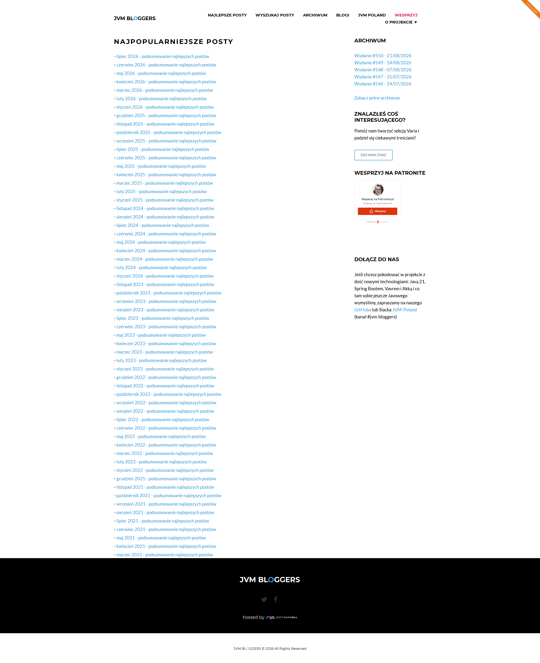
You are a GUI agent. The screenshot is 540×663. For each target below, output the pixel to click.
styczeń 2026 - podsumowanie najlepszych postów (165, 107)
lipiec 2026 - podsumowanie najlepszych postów (162, 56)
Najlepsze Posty (227, 15)
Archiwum (315, 15)
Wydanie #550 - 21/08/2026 (382, 55)
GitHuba (362, 309)
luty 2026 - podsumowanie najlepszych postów (161, 98)
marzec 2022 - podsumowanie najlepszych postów (164, 453)
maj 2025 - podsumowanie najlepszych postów (161, 166)
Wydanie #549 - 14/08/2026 (382, 62)
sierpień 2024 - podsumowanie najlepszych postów (165, 216)
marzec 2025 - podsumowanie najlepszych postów (164, 183)
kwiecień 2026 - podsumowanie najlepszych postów (166, 81)
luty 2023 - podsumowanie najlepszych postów (161, 360)
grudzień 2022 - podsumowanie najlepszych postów (166, 377)
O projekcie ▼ (401, 22)
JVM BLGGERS (135, 18)
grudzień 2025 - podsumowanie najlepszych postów (166, 115)
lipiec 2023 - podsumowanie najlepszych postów (162, 318)
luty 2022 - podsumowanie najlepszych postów (161, 461)
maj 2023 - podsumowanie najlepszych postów (161, 335)
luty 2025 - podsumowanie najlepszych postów (161, 191)
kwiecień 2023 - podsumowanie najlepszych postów (166, 343)
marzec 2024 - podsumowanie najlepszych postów (164, 259)
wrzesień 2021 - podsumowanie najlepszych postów (166, 504)
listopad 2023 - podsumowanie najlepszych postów (165, 284)
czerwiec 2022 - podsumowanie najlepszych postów (166, 428)
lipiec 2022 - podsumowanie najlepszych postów (162, 419)
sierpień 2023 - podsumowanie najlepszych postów (165, 309)
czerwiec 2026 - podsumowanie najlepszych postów (166, 64)
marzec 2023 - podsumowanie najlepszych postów (164, 352)
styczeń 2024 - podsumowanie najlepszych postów (165, 276)
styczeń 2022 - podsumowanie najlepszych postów (165, 470)
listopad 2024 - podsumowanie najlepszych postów (165, 208)
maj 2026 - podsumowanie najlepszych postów (161, 73)
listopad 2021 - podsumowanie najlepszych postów (165, 487)
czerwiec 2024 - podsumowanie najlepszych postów (166, 233)
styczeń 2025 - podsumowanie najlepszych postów (165, 200)
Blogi (342, 15)
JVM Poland (372, 15)
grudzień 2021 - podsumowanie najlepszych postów (166, 478)
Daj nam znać (373, 155)
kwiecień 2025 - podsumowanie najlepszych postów (166, 174)
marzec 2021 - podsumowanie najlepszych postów (164, 554)
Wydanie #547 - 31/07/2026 (382, 76)
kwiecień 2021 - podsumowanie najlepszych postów (166, 546)
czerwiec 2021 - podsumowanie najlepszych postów (166, 529)
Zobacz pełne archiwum (377, 98)
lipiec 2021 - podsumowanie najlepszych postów (162, 521)
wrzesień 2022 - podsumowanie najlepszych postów (166, 402)
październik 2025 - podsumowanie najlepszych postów (168, 132)
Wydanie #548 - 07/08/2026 (382, 69)
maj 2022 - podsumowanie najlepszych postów (161, 436)
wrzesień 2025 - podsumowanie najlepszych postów (166, 140)
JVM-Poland (404, 309)
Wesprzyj (406, 15)
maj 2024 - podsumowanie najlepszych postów (161, 242)
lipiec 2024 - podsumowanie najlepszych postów (162, 225)
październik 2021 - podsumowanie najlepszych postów (168, 495)
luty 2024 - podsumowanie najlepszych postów (161, 267)
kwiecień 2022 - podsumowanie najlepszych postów (166, 444)
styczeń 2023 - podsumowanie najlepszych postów (165, 368)
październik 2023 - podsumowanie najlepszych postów (168, 292)
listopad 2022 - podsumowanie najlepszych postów (165, 385)
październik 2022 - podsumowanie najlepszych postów (168, 394)
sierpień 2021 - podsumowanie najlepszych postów (165, 512)
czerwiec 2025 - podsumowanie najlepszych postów (166, 157)
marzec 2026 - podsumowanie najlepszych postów (164, 90)
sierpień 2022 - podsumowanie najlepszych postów (165, 411)
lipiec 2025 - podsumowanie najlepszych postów (162, 149)
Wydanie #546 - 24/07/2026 (382, 83)
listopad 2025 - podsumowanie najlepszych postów (165, 124)
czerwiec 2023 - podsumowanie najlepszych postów (166, 326)
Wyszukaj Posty (275, 15)
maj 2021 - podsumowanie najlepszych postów (161, 537)
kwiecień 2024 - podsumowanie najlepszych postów (166, 250)
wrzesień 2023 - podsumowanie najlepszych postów (166, 301)
